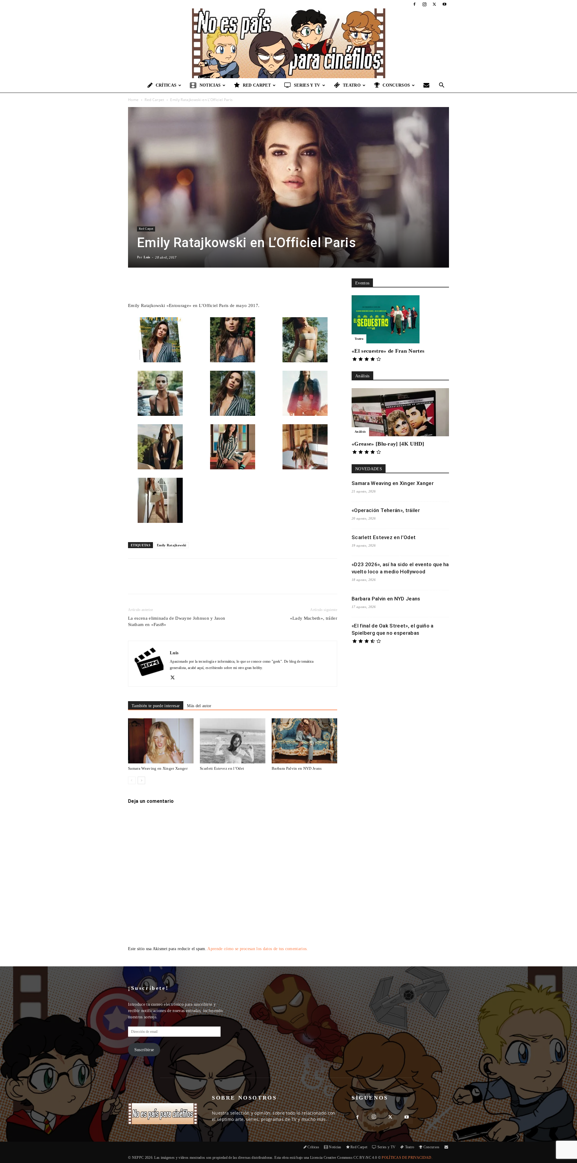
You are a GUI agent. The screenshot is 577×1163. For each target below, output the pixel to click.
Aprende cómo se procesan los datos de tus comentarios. (257, 949)
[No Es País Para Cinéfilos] (288, 43)
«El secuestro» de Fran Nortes (388, 351)
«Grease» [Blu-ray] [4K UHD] (388, 444)
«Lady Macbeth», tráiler (313, 618)
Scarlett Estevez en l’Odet (222, 768)
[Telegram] (226, 581)
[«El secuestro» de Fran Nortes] (400, 319)
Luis (147, 257)
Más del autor (199, 706)
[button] (442, 86)
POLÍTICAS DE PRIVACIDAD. (407, 1157)
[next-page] (141, 780)
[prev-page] (132, 780)
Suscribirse (144, 1050)
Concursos (396, 85)
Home (133, 99)
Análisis (360, 431)
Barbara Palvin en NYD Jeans (297, 768)
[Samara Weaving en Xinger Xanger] (161, 740)
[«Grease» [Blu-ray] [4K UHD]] (400, 412)
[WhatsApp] (198, 581)
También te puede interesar (156, 706)
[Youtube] (444, 4)
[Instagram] (424, 4)
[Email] (212, 581)
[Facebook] (414, 4)
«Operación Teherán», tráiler (386, 510)
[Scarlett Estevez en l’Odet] (232, 740)
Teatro (352, 85)
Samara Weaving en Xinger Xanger (158, 768)
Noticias (210, 85)
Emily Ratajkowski (171, 545)
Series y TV (307, 85)
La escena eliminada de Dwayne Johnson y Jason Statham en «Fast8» (176, 621)
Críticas (166, 85)
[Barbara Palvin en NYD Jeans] (304, 740)
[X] (434, 4)
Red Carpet (257, 85)
